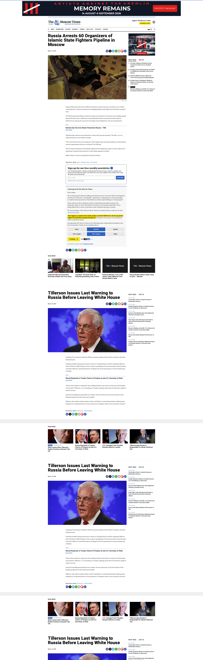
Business (75, 29)
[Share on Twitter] (110, 51)
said (118, 135)
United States (88, 411)
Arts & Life (89, 29)
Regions (67, 29)
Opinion (82, 29)
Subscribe (120, 177)
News (52, 29)
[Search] (154, 29)
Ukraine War (60, 29)
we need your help (73, 212)
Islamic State (85, 162)
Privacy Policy (81, 180)
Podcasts (98, 29)
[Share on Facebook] (107, 51)
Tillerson (80, 411)
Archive (105, 29)
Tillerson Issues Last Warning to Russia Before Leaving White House (84, 295)
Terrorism (93, 162)
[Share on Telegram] (113, 51)
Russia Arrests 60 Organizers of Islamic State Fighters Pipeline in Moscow (81, 40)
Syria (78, 162)
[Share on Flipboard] (122, 51)
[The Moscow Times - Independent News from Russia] (64, 22)
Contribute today (145, 23)
